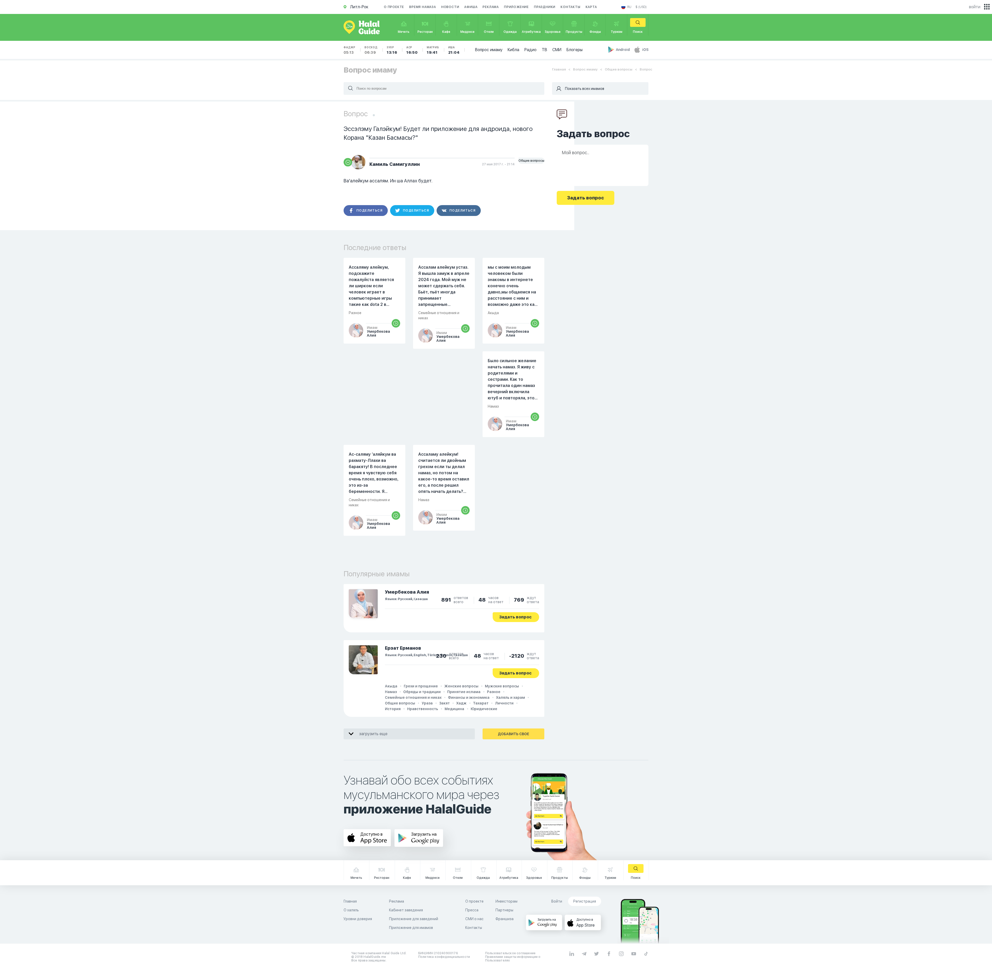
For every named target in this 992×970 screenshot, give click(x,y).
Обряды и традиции (422, 692)
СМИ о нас (474, 919)
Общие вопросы (618, 69)
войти (974, 6)
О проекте (394, 7)
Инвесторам (506, 901)
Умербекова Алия (407, 592)
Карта (591, 7)
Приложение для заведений (413, 919)
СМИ (556, 49)
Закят (444, 703)
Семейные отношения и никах (413, 697)
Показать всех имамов (584, 89)
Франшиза (504, 919)
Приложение (516, 7)
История (393, 709)
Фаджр (349, 50)
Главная (559, 69)
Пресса (471, 910)
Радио (530, 49)
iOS (645, 50)
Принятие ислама (464, 692)
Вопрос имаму (488, 49)
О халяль (351, 910)
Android (623, 50)
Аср (412, 50)
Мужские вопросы (502, 686)
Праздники (544, 7)
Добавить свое (513, 734)
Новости (450, 7)
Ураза (427, 703)
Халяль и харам (510, 697)
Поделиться (370, 210)
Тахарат (481, 703)
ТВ (544, 49)
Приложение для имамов (411, 928)
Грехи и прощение (421, 686)
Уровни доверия (358, 919)
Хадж (461, 703)
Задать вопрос (515, 617)
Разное (493, 692)
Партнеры (504, 910)
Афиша (470, 7)
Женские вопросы (461, 686)
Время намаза (422, 7)
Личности (504, 703)
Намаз (391, 692)
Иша (454, 50)
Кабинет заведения (406, 910)
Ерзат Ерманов (403, 648)
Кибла (513, 49)
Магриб (433, 50)
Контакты (570, 7)
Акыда (391, 686)
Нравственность (422, 709)
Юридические (484, 709)
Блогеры (575, 49)
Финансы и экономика (469, 697)
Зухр (392, 50)
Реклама (491, 7)
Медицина (454, 709)
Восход (371, 50)
